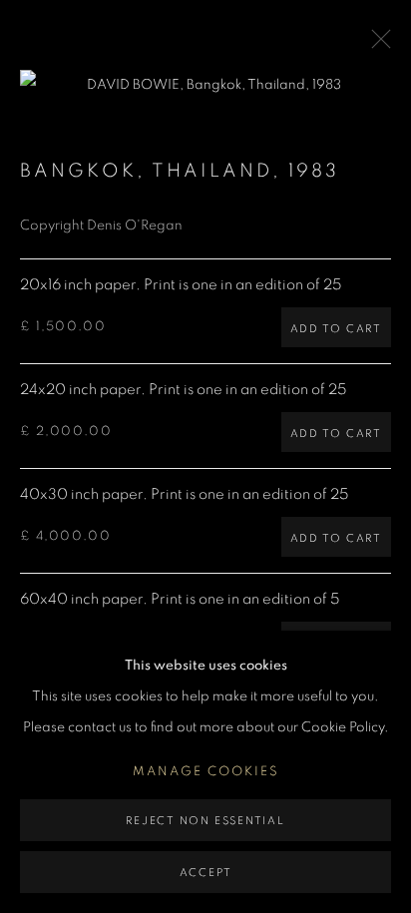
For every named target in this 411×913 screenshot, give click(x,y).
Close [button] (376, 45)
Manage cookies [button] (206, 771)
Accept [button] (206, 872)
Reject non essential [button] (205, 820)
